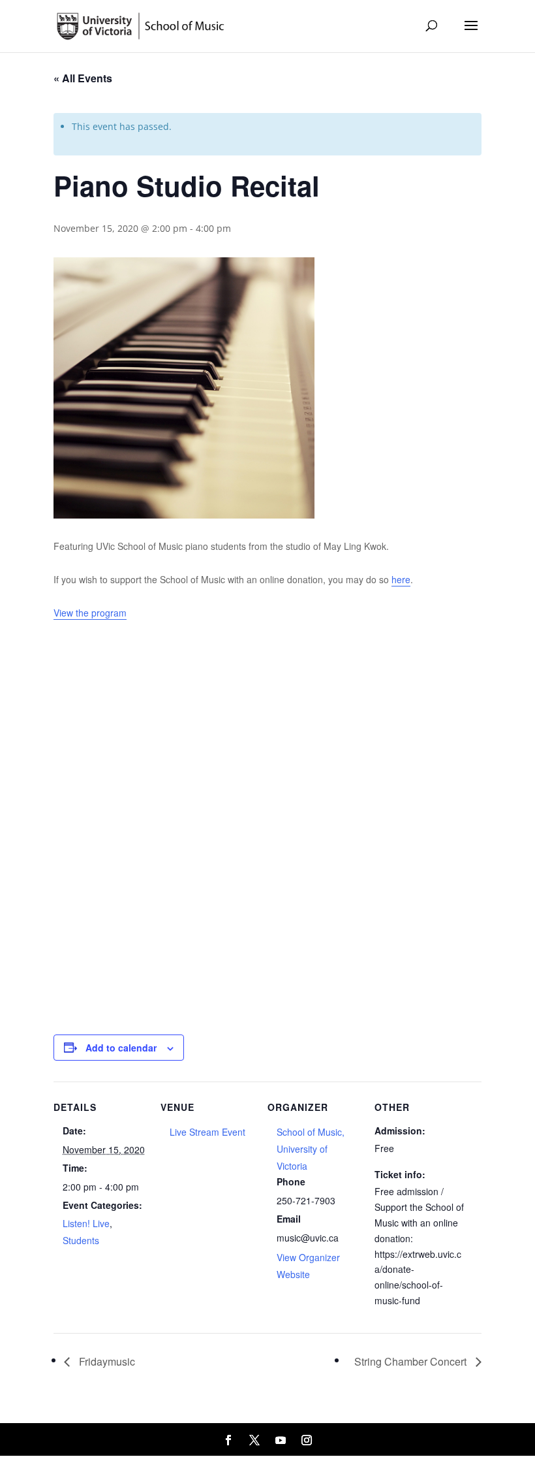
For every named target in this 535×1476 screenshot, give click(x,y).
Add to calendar (121, 1047)
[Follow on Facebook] (228, 1440)
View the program (90, 612)
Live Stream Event (207, 1131)
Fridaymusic (105, 1361)
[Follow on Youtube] (280, 1440)
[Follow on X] (254, 1440)
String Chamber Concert (411, 1361)
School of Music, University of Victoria (310, 1148)
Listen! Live (86, 1223)
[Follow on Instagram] (306, 1440)
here (400, 579)
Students (81, 1240)
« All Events (83, 78)
